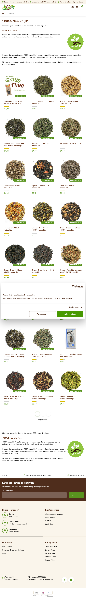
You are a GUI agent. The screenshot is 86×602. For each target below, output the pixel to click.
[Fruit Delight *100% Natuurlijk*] (15, 212)
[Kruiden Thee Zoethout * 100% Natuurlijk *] (71, 86)
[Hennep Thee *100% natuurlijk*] (43, 128)
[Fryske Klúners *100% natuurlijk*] (43, 170)
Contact (48, 521)
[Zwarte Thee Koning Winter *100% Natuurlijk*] (43, 381)
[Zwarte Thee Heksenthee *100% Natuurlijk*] (71, 212)
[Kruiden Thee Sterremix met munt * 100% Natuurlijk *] (71, 254)
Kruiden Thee (50, 560)
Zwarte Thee (50, 550)
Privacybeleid (50, 517)
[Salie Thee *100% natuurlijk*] (71, 170)
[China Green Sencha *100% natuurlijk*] (43, 86)
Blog (4, 553)
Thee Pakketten (51, 547)
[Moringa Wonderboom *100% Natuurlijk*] (71, 381)
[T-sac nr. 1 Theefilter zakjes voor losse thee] (71, 339)
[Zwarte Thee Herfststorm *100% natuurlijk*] (15, 381)
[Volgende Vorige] (48, 414)
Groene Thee (50, 553)
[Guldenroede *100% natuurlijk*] (15, 170)
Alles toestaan (70, 314)
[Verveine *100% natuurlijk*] (71, 128)
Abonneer (76, 495)
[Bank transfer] (36, 593)
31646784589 (14, 531)
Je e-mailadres (8, 491)
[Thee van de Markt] (9, 7)
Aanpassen (41, 314)
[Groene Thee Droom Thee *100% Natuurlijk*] (43, 212)
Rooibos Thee (50, 557)
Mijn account (7, 547)
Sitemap (50, 596)
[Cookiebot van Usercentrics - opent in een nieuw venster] (73, 286)
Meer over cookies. (65, 298)
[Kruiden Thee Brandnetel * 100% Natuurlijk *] (43, 339)
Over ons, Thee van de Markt (13, 550)
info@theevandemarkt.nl (18, 524)
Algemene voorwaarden (54, 514)
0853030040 (13, 516)
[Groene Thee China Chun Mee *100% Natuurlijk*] (15, 128)
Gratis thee (49, 524)
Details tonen (74, 307)
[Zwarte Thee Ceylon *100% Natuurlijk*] (43, 254)
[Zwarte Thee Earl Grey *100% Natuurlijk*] (15, 254)
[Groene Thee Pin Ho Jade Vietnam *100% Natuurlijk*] (15, 339)
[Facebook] (64, 580)
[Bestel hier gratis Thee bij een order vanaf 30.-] (15, 86)
